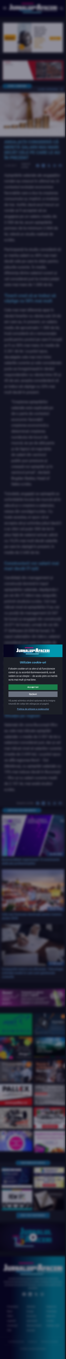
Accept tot (31, 685)
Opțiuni (32, 692)
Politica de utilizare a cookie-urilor (32, 710)
